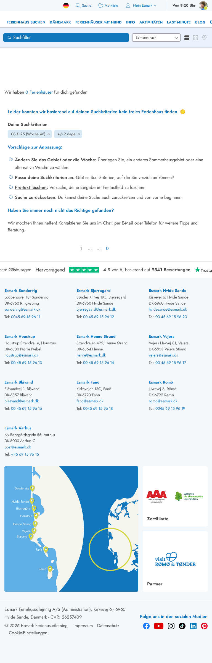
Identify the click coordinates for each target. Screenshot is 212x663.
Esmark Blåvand (18, 382)
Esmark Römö (161, 382)
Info (130, 22)
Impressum (83, 625)
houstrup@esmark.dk (21, 355)
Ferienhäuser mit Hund (98, 22)
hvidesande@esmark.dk (168, 309)
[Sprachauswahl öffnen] (66, 5)
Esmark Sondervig (20, 290)
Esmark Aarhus (17, 428)
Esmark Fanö (87, 382)
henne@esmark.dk (91, 355)
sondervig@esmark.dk (22, 309)
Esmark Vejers (161, 336)
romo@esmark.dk (163, 401)
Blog (200, 22)
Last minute (179, 22)
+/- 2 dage (66, 134)
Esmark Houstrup (19, 336)
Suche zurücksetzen (35, 197)
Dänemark (60, 22)
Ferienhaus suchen (26, 22)
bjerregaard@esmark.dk (96, 309)
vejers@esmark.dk (163, 355)
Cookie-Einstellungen (28, 633)
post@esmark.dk (17, 447)
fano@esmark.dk (89, 401)
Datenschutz (108, 625)
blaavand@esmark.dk (21, 401)
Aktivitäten (151, 22)
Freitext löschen (31, 187)
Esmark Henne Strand (96, 336)
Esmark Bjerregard (93, 290)
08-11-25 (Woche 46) (28, 134)
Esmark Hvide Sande (167, 290)
